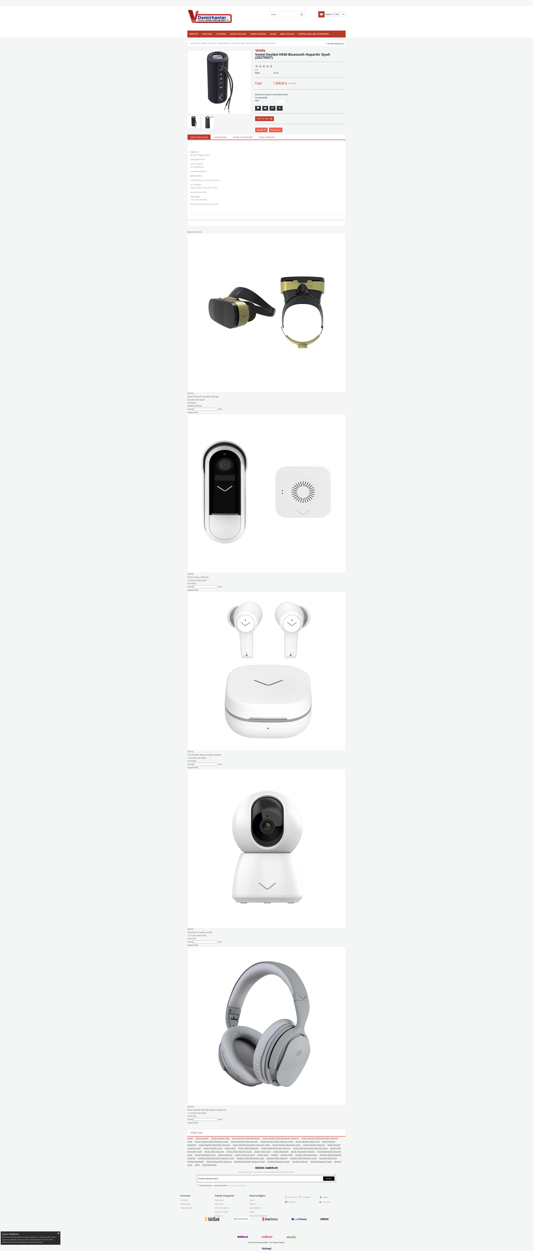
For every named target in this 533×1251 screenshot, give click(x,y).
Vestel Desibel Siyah (213, 1148)
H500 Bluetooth (209, 1165)
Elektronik (219, 1204)
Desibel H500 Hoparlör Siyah (303, 1158)
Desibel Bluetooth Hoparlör (219, 1161)
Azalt (189, 409)
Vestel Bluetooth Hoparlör (303, 1151)
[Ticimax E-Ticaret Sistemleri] (266, 1249)
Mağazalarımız (186, 1208)
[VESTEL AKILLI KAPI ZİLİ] (266, 493)
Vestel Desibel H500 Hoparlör (244, 1141)
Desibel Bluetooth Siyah (279, 1161)
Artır (220, 409)
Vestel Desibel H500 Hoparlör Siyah (277, 1141)
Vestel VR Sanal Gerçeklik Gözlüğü (203, 396)
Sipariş (252, 1200)
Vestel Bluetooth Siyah (205, 1155)
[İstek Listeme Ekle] (265, 108)
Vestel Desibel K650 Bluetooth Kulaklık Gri (206, 1110)
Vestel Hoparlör (225, 1155)
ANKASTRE (193, 34)
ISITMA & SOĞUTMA (258, 34)
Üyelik (251, 1212)
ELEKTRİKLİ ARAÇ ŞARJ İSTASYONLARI (313, 34)
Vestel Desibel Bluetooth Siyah (286, 1145)
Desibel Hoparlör (300, 1161)
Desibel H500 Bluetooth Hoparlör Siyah (216, 1158)
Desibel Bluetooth (195, 1161)
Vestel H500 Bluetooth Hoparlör (275, 1148)
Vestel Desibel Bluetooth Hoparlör (214, 1145)
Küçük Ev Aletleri (221, 1212)
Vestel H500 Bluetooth (248, 1148)
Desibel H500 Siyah (328, 1158)
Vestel (190, 1138)
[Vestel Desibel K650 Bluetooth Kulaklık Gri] (266, 1026)
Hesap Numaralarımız (258, 1215)
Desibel (274, 1155)
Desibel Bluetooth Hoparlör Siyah (249, 1161)
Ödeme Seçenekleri (243, 137)
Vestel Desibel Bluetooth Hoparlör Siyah (251, 1145)
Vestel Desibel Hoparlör (314, 1145)
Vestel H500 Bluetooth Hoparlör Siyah (310, 1148)
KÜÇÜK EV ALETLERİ (238, 34)
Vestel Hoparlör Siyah (245, 1155)
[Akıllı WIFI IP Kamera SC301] (266, 848)
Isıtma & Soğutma (222, 1208)
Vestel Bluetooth (280, 1151)
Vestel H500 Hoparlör (214, 1151)
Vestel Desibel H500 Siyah (308, 1141)
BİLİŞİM (273, 34)
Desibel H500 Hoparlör (277, 1158)
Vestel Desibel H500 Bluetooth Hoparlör (280, 1138)
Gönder (329, 1178)
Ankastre (218, 1215)
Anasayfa (184, 1200)
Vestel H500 (230, 1148)
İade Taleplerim (255, 1208)
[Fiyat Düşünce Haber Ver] (280, 108)
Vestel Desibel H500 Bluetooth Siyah (211, 1141)
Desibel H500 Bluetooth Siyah (250, 1158)
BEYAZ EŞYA (207, 34)
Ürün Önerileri (267, 137)
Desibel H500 (287, 1155)
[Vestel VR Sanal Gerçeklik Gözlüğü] (266, 313)
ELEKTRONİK (221, 34)
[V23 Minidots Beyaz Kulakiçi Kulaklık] (266, 671)
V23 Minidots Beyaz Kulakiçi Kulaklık (204, 754)
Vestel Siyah (263, 1155)
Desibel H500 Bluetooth (306, 1155)
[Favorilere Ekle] (258, 108)
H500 (197, 1165)
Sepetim (252, 1204)
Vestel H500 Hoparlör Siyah (239, 1151)
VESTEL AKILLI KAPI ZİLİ (197, 577)
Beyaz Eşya (219, 1200)
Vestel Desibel (201, 1138)
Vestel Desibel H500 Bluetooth (246, 1138)
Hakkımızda (185, 1204)
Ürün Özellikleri (199, 137)
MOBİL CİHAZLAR (287, 34)
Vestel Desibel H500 (220, 1138)
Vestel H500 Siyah (262, 1151)
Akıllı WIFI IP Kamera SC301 (200, 932)
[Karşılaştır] (272, 108)
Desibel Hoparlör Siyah (321, 1161)
